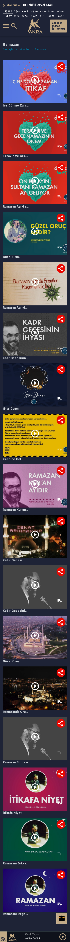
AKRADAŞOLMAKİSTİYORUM (58, 26)
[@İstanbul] (11, 5)
